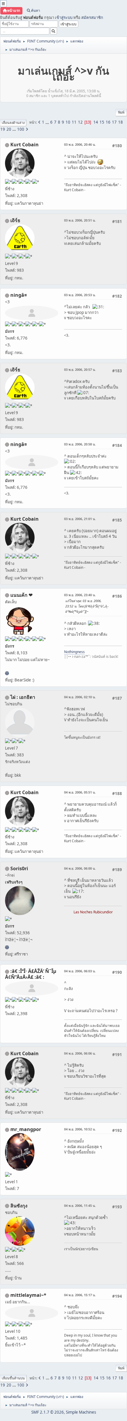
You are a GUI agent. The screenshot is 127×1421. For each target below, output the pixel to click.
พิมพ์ (121, 112)
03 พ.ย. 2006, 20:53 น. (80, 295)
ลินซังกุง (18, 1205)
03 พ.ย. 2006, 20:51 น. (80, 220)
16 (108, 122)
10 (68, 122)
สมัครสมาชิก (92, 17)
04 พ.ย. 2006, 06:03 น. (80, 971)
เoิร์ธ (15, 220)
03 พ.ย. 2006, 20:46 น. (80, 144)
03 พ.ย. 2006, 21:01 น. (80, 519)
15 (102, 122)
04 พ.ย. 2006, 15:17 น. (80, 1295)
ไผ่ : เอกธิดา (22, 697)
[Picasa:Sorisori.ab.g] (7, 947)
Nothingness (74, 651)
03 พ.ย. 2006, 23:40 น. (80, 595)
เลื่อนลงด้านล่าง (13, 122)
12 (80, 122)
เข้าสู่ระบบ (63, 17)
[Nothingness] (7, 673)
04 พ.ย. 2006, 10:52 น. (80, 1129)
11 (74, 122)
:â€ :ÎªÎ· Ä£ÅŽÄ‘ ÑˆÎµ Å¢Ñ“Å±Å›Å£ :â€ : (30, 974)
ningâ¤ (18, 295)
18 (120, 122)
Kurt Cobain (24, 144)
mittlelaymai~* (28, 1295)
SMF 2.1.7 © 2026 (47, 1412)
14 (95, 122)
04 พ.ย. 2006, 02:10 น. (80, 697)
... (47, 122)
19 (2, 129)
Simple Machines (81, 1412)
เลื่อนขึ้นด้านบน (13, 1378)
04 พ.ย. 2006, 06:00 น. (80, 868)
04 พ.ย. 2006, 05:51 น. (80, 792)
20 (8, 129)
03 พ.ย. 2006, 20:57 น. (80, 369)
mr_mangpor (25, 1129)
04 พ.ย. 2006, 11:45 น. (80, 1205)
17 (114, 122)
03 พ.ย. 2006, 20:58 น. (80, 444)
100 (20, 129)
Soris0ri (19, 868)
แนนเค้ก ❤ (21, 595)
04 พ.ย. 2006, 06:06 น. (80, 1053)
